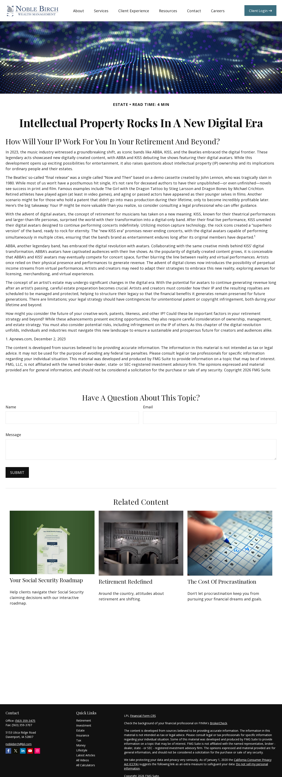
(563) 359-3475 (25, 721)
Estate (80, 730)
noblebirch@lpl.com (19, 744)
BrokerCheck (218, 723)
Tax (78, 740)
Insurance (82, 735)
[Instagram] (37, 751)
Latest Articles (85, 755)
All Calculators (85, 765)
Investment (83, 725)
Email (148, 406)
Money (80, 745)
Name (11, 406)
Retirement (83, 720)
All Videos (82, 760)
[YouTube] (30, 751)
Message (13, 434)
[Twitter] (15, 751)
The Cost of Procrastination (221, 581)
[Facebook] (8, 751)
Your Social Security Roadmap (46, 580)
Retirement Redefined (126, 581)
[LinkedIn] (23, 751)
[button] (78, 10)
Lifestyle (81, 750)
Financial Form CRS (143, 716)
